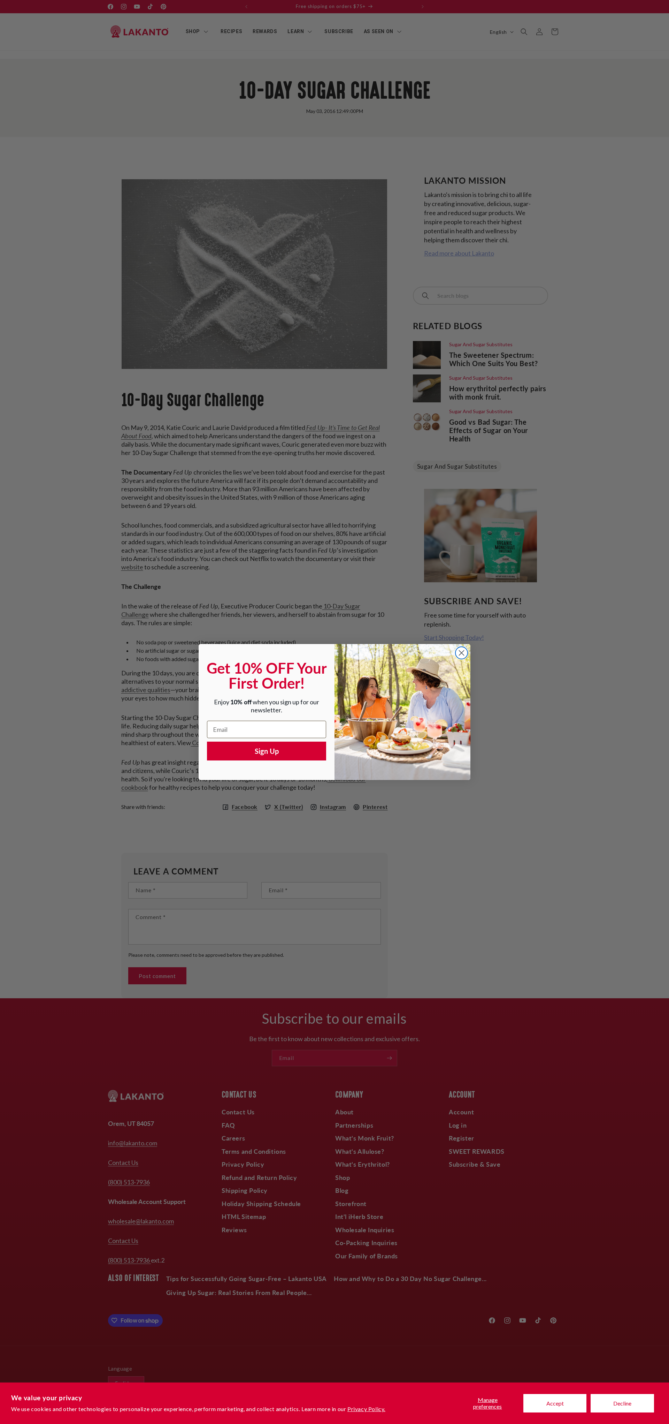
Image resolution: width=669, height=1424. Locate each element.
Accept (555, 1403)
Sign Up (267, 751)
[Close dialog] (461, 653)
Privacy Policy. (366, 1409)
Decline (622, 1403)
